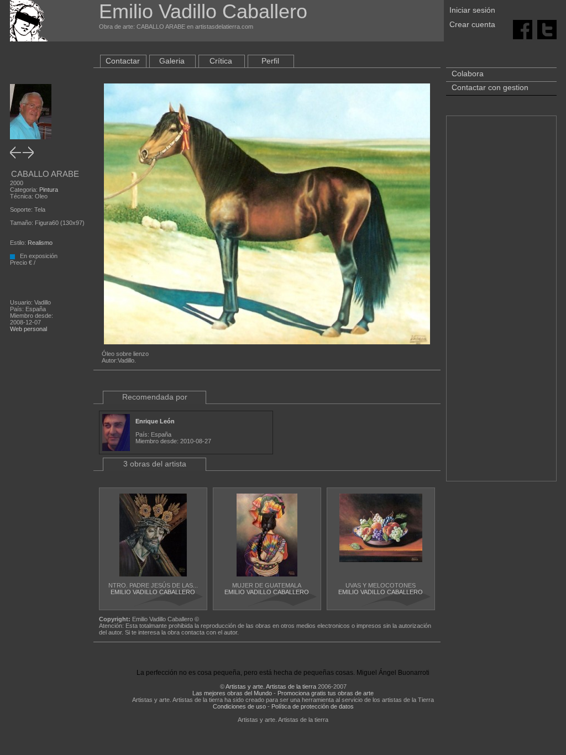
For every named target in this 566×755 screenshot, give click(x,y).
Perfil (270, 60)
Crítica (220, 60)
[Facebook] (522, 28)
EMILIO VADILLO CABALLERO (153, 592)
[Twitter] (547, 28)
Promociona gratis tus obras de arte (325, 693)
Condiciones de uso (239, 706)
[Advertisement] (501, 304)
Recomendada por (154, 396)
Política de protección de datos (312, 706)
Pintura (48, 189)
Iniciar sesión (472, 10)
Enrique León (155, 421)
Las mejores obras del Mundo (232, 693)
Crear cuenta (472, 24)
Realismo (40, 242)
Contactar (123, 60)
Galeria (172, 60)
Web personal (28, 329)
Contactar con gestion (490, 87)
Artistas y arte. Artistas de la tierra (271, 686)
